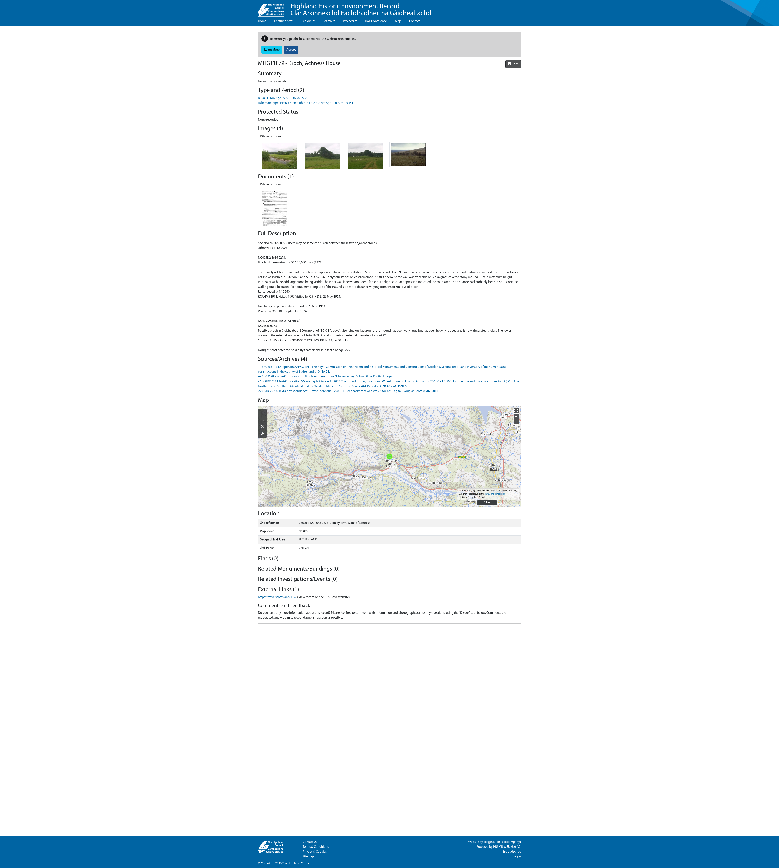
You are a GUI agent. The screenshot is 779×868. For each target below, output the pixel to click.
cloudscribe (513, 851)
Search (327, 21)
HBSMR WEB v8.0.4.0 (507, 847)
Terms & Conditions (316, 847)
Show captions (271, 136)
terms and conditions (495, 494)
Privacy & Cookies (315, 851)
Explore (306, 21)
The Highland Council (296, 863)
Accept (291, 49)
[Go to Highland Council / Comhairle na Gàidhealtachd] (271, 8)
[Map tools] (262, 434)
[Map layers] (262, 412)
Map (398, 21)
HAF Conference (376, 21)
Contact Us (310, 842)
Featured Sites (283, 21)
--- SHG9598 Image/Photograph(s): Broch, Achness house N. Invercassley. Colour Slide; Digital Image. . (325, 376)
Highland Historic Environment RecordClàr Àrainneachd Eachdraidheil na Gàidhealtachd (361, 10)
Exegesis (489, 842)
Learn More (272, 49)
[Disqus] (389, 677)
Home (262, 21)
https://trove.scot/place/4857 (277, 597)
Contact (414, 21)
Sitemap (308, 856)
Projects (348, 21)
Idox (504, 842)
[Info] (262, 427)
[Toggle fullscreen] (516, 410)
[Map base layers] (262, 419)
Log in (516, 856)
